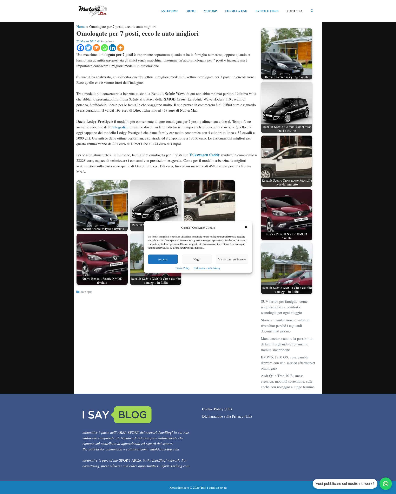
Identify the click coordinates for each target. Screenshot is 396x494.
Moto (191, 11)
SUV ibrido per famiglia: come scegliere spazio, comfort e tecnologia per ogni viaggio (284, 307)
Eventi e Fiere (267, 11)
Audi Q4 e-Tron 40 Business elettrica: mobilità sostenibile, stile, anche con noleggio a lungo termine (288, 381)
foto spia (86, 292)
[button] (246, 227)
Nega (196, 259)
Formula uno (236, 11)
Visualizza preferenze (232, 259)
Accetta (163, 259)
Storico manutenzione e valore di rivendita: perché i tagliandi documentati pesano (285, 325)
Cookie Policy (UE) (217, 408)
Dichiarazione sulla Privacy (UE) (227, 416)
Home (80, 26)
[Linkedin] (112, 47)
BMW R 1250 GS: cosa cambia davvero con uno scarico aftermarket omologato (288, 363)
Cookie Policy (183, 267)
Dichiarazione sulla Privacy (207, 267)
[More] (120, 47)
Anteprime (169, 11)
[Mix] (96, 47)
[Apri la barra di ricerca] (312, 11)
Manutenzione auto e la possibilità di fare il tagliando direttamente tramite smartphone (286, 344)
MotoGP (210, 11)
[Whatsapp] (104, 47)
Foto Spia (294, 11)
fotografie (119, 126)
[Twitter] (88, 47)
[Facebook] (80, 47)
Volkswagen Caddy (204, 154)
